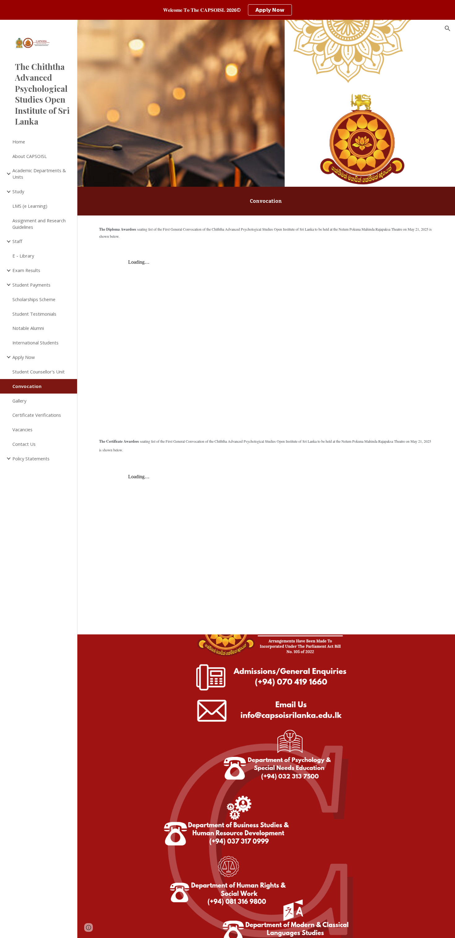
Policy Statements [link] (31, 458)
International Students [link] (35, 342)
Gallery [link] (19, 401)
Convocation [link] (26, 386)
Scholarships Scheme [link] (33, 299)
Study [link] (18, 191)
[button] (447, 28)
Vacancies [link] (22, 429)
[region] (227, 10)
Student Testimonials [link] (34, 314)
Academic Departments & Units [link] (39, 173)
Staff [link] (17, 241)
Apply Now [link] (23, 357)
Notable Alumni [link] (28, 328)
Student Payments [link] (31, 285)
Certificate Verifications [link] (36, 415)
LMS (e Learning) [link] (29, 206)
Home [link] (18, 142)
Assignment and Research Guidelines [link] (39, 223)
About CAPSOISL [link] (29, 156)
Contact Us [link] (24, 444)
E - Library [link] (23, 256)
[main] (266, 201)
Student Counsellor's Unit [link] (38, 372)
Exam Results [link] (26, 270)
